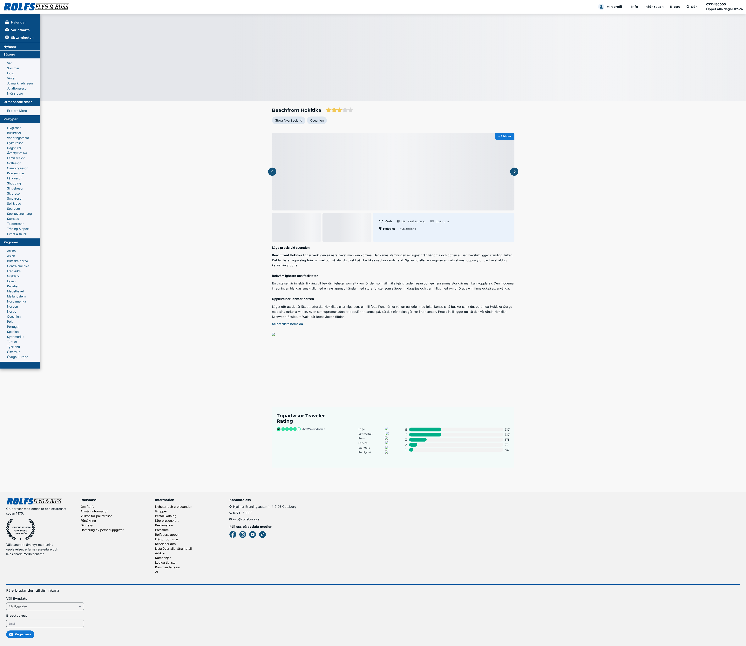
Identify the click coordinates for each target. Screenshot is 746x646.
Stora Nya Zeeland (288, 120)
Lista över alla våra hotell (173, 548)
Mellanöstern (16, 296)
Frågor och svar (166, 539)
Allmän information (94, 511)
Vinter (11, 78)
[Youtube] (252, 534)
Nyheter (10, 47)
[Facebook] (232, 534)
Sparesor (13, 208)
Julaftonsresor (17, 88)
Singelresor (15, 188)
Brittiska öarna (17, 261)
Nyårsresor (15, 93)
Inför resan (654, 7)
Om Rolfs (87, 507)
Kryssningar (15, 173)
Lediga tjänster (166, 562)
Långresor (14, 178)
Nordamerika (16, 301)
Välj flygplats (16, 598)
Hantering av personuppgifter (102, 530)
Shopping (14, 183)
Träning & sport (18, 229)
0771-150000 (242, 513)
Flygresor (14, 128)
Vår (9, 63)
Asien (11, 256)
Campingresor (17, 168)
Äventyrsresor (17, 153)
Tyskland (13, 347)
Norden (12, 306)
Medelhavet (15, 291)
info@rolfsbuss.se (246, 519)
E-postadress (16, 615)
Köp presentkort (167, 521)
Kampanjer (163, 558)
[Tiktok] (262, 534)
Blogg (675, 7)
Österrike (13, 352)
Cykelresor (15, 143)
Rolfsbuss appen (167, 534)
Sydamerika (15, 337)
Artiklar (160, 553)
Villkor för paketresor (96, 516)
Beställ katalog (165, 516)
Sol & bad (14, 203)
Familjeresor (16, 158)
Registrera (23, 634)
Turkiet (12, 342)
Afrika (11, 251)
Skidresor (14, 193)
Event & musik (17, 234)
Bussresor (14, 133)
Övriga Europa (17, 357)
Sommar (13, 68)
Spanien (13, 332)
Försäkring (88, 521)
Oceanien (14, 316)
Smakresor (15, 198)
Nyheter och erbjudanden (173, 507)
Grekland (13, 276)
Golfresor (14, 163)
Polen (11, 321)
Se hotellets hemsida (287, 324)
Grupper (161, 511)
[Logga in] (601, 7)
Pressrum (162, 530)
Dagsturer (14, 148)
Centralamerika (18, 266)
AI (156, 572)
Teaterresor (15, 224)
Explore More (17, 111)
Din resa (87, 525)
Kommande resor (167, 567)
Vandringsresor (18, 138)
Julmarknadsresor (20, 83)
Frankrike (14, 271)
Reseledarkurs (165, 544)
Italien (11, 281)
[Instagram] (242, 534)
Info (634, 7)
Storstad (13, 219)
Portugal (13, 327)
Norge (11, 311)
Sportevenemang (19, 214)
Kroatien (13, 286)
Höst (10, 73)
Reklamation (164, 525)
